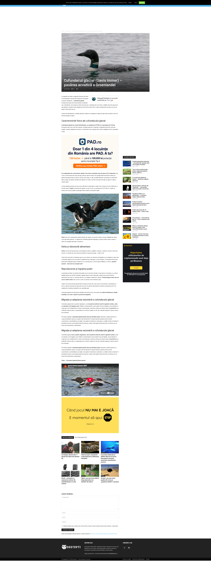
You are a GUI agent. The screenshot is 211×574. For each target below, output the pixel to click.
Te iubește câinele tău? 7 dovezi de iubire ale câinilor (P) (70, 456)
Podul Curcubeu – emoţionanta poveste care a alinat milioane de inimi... (141, 203)
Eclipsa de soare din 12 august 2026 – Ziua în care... (141, 210)
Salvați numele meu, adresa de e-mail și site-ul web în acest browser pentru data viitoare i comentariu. (90, 526)
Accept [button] (142, 2)
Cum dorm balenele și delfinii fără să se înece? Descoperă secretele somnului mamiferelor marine (109, 458)
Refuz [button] (130, 2)
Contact (148, 559)
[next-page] (65, 487)
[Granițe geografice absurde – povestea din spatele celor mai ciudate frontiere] (127, 163)
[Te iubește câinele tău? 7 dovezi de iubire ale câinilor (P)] (70, 447)
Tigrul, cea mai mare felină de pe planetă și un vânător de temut (90, 480)
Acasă (62, 31)
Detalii (135, 2)
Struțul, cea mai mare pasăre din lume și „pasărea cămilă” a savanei (110, 480)
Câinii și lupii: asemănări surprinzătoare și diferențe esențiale (90, 456)
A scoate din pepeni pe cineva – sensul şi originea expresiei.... (140, 179)
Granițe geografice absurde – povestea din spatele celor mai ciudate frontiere (140, 163)
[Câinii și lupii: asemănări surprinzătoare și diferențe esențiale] (90, 447)
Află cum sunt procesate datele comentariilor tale (103, 533)
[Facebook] (124, 547)
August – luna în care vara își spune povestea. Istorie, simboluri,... (140, 235)
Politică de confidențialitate (138, 559)
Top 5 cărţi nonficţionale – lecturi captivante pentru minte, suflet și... (140, 171)
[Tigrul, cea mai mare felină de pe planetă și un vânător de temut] (90, 470)
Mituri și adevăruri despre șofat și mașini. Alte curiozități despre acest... (140, 227)
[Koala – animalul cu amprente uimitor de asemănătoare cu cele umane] (70, 470)
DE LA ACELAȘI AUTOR (81, 437)
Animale (68, 31)
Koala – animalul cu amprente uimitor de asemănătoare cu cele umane (68, 480)
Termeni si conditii (127, 559)
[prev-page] (62, 487)
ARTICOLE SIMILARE (67, 437)
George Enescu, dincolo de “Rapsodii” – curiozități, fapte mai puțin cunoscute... (141, 187)
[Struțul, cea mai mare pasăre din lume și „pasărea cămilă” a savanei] (110, 470)
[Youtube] (129, 547)
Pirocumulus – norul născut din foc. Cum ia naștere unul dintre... (140, 219)
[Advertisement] (105, 19)
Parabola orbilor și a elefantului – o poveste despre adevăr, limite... (139, 195)
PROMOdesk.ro (113, 553)
